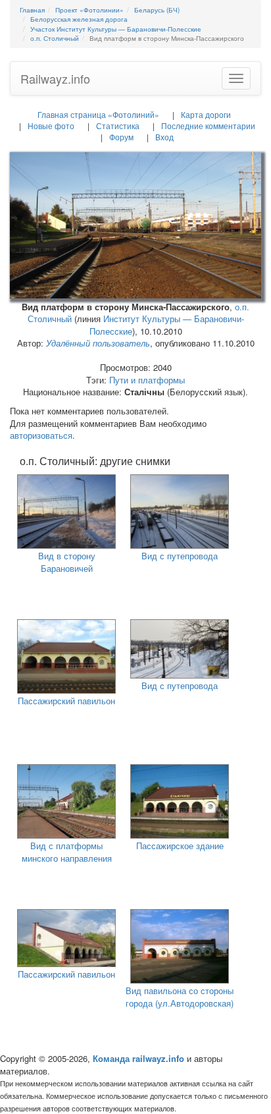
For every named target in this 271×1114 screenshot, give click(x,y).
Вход (164, 136)
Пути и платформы (147, 380)
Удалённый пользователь (98, 343)
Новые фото (51, 125)
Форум (121, 136)
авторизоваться (41, 435)
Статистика (117, 125)
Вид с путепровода (179, 555)
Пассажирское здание (180, 845)
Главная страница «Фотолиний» (98, 114)
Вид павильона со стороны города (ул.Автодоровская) (180, 996)
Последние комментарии (208, 125)
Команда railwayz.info (138, 1058)
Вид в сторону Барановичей (66, 561)
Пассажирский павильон (66, 700)
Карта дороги (206, 114)
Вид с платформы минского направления (67, 851)
